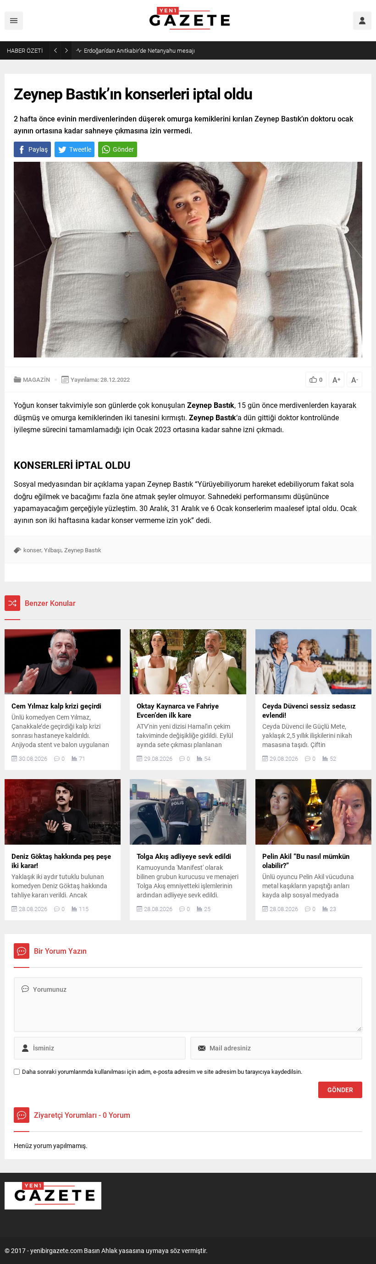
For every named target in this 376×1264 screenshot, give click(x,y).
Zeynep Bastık (82, 550)
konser (32, 550)
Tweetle (80, 149)
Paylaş (38, 149)
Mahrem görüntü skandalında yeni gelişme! (139, 50)
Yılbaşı (52, 550)
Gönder (123, 149)
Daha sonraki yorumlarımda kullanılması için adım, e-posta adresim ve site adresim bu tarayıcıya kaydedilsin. (162, 1072)
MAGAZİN (36, 379)
